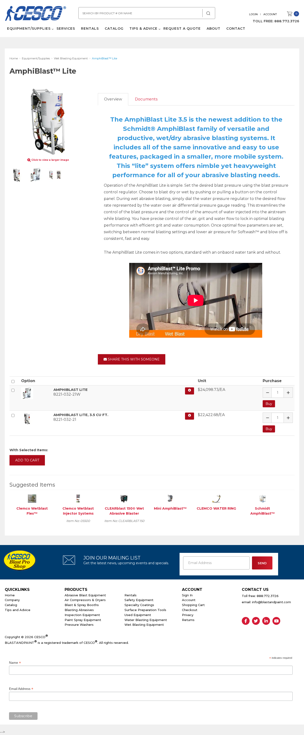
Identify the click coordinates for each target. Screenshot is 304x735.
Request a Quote (182, 28)
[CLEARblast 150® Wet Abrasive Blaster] (124, 498)
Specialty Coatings (139, 605)
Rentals (90, 28)
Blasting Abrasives (79, 610)
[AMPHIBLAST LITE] (35, 393)
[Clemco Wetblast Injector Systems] (78, 498)
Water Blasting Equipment (145, 620)
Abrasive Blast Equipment (85, 595)
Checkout (189, 610)
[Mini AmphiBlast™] (170, 498)
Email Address (21, 689)
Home (10, 595)
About (213, 28)
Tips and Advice (17, 610)
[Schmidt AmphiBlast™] (262, 498)
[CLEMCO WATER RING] (216, 498)
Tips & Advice (143, 28)
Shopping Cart (193, 605)
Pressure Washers (79, 624)
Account (270, 14)
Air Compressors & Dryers (85, 600)
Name (15, 662)
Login (253, 14)
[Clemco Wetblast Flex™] (32, 498)
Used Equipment (137, 615)
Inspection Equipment (82, 615)
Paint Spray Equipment (83, 620)
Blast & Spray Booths (82, 605)
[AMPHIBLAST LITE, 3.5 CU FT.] (35, 418)
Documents (146, 99)
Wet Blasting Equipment (144, 624)
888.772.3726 (286, 21)
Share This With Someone (133, 359)
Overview (113, 99)
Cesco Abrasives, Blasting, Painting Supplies (35, 14)
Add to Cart (27, 460)
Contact (235, 28)
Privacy (187, 615)
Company (12, 600)
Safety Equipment (138, 600)
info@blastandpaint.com (271, 602)
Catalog (114, 28)
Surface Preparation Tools (145, 610)
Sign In (187, 595)
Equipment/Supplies (29, 28)
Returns (188, 620)
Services (66, 28)
